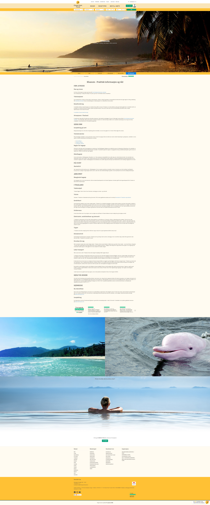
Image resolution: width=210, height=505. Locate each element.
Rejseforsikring (109, 453)
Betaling (113, 1)
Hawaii (75, 467)
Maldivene (76, 470)
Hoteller (100, 73)
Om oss (92, 1)
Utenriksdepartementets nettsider (99, 92)
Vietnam (75, 459)
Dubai (75, 465)
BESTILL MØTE (115, 6)
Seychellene (76, 454)
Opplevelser (110, 73)
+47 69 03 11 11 (133, 1)
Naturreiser (92, 456)
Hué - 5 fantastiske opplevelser (128, 457)
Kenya (75, 468)
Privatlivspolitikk (109, 459)
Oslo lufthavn (79, 141)
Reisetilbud (108, 462)
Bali (74, 451)
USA (75, 473)
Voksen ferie (92, 461)
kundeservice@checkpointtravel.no (81, 484)
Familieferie (92, 457)
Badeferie (92, 451)
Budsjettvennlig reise (94, 464)
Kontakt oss (108, 451)
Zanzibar (75, 474)
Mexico (75, 471)
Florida (75, 461)
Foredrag (97, 1)
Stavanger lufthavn (80, 143)
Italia (75, 462)
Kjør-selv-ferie (93, 459)
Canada (75, 464)
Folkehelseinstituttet (79, 100)
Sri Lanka (76, 456)
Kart (89, 73)
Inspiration (102, 1)
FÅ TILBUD (105, 440)
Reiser (79, 73)
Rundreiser (92, 453)
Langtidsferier (93, 467)
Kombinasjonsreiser (94, 462)
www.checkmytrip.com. (79, 294)
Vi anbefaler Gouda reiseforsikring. (81, 112)
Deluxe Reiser (92, 465)
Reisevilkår (108, 461)
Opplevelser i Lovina (126, 454)
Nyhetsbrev (108, 457)
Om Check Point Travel (110, 454)
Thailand (75, 457)
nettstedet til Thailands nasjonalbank (123, 197)
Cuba (75, 453)
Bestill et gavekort (109, 464)
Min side (117, 1)
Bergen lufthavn (79, 142)
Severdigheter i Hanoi (126, 456)
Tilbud (107, 1)
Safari (91, 468)
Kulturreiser (92, 454)
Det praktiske (131, 73)
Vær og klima (120, 73)
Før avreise (108, 456)
